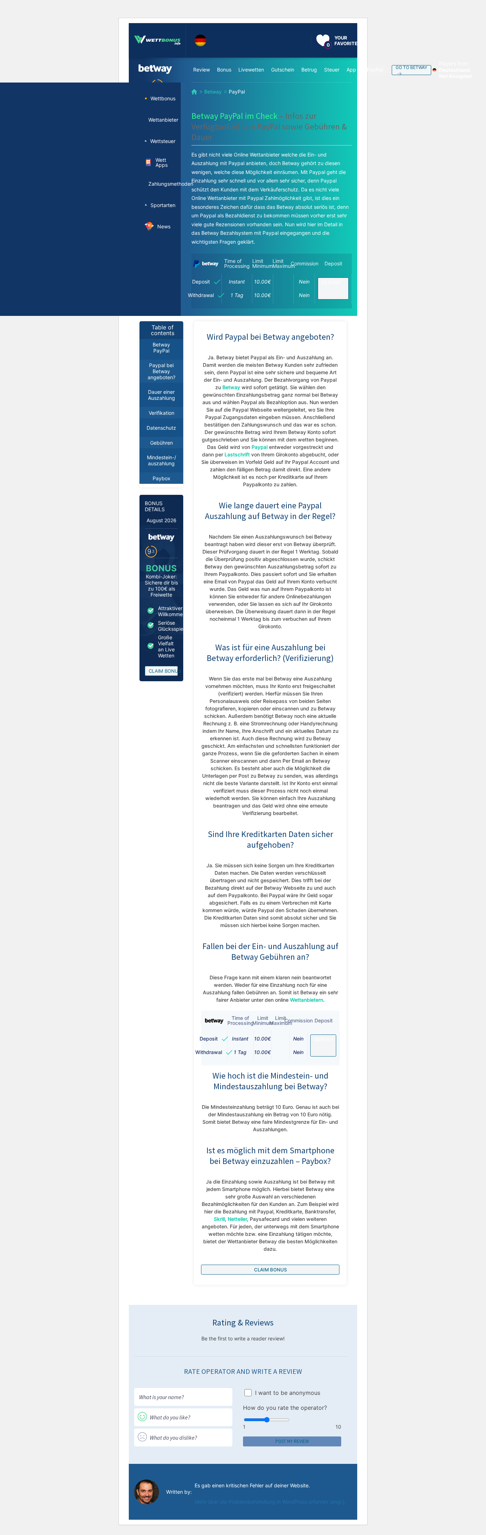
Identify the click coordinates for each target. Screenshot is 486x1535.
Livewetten (251, 70)
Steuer (331, 70)
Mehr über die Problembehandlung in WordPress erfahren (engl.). (270, 1502)
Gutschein (282, 70)
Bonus (224, 70)
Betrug (309, 70)
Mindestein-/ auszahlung (161, 460)
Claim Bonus (163, 671)
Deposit (331, 282)
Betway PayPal (161, 348)
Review (201, 70)
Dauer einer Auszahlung (161, 395)
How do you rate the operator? (285, 1407)
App (351, 70)
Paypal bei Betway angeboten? (161, 371)
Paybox (161, 478)
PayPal (375, 70)
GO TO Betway (411, 67)
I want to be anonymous (287, 1392)
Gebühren (161, 443)
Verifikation (161, 413)
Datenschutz (161, 428)
